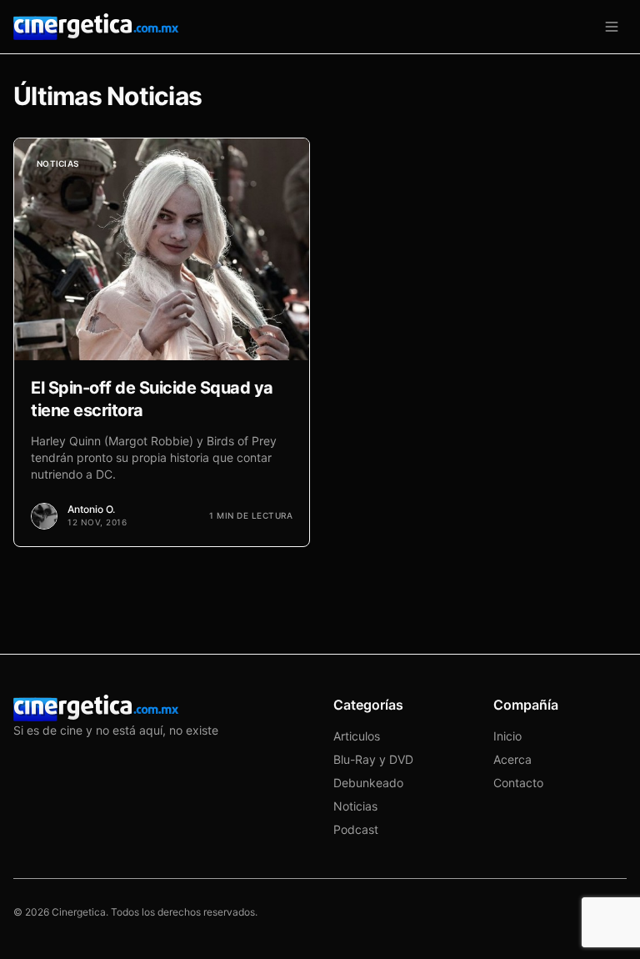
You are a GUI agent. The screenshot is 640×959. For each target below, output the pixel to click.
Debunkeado (368, 783)
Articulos (356, 736)
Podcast (355, 829)
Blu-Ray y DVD (373, 759)
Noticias (355, 806)
